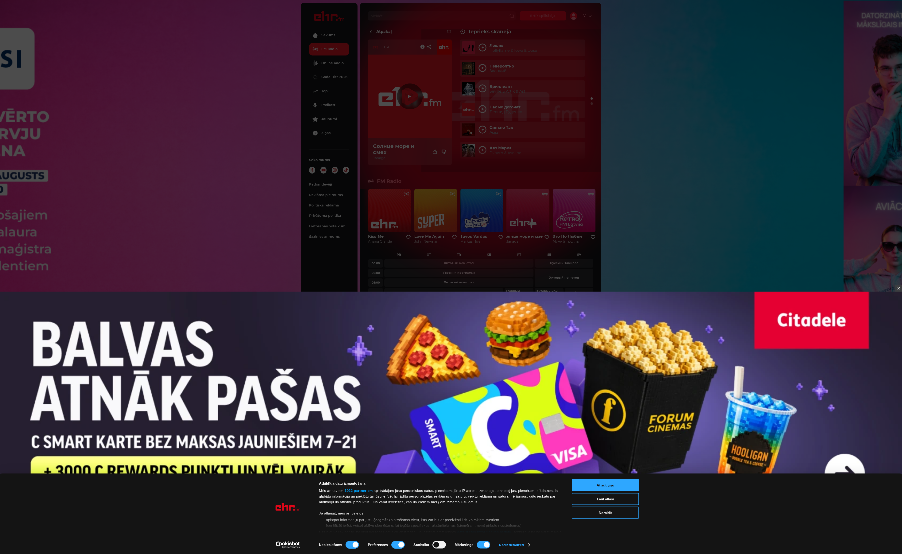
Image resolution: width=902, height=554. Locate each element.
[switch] (398, 544)
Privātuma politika (325, 216)
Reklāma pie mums (326, 195)
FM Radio (329, 49)
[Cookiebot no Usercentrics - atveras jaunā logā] (287, 544)
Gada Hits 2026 (334, 77)
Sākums (328, 35)
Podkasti (328, 105)
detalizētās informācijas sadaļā (484, 532)
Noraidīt (605, 513)
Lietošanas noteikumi (327, 226)
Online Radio (332, 63)
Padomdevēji (320, 184)
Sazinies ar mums (324, 236)
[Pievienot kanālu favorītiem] (449, 32)
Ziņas (325, 133)
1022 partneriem (359, 491)
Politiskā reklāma (324, 205)
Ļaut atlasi (605, 499)
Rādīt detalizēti (511, 545)
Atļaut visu (605, 485)
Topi (325, 91)
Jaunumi (329, 119)
